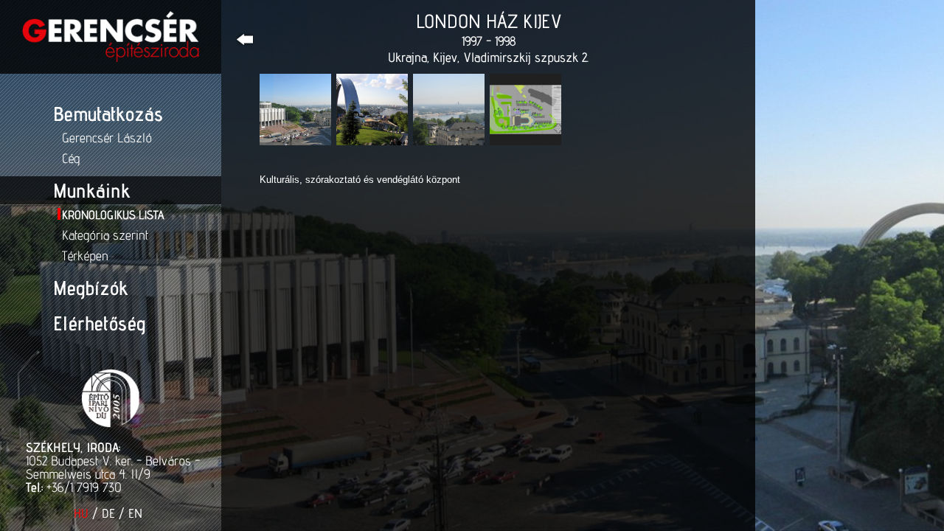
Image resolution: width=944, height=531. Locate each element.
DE (108, 513)
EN (135, 513)
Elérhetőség (99, 323)
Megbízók (90, 287)
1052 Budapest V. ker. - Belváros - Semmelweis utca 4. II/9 (113, 467)
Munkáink (91, 190)
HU (81, 513)
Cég (71, 158)
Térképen (85, 255)
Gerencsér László (107, 137)
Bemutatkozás (108, 113)
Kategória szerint (105, 235)
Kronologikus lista (113, 215)
